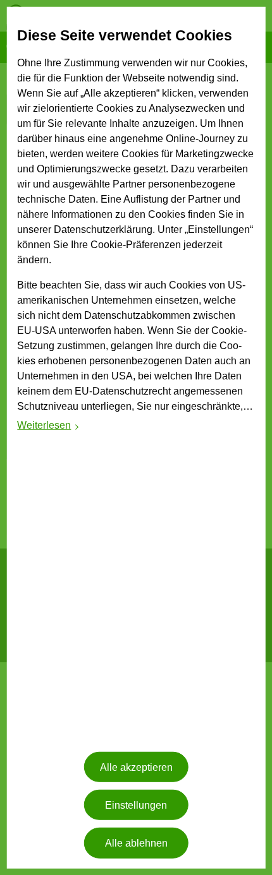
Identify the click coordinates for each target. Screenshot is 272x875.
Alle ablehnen (136, 843)
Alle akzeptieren (136, 766)
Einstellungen (136, 804)
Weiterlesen (48, 427)
